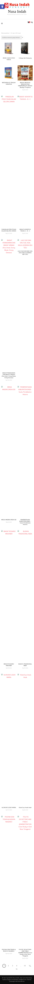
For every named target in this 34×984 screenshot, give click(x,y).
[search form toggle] (32, 22)
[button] (2, 6)
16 (16, 969)
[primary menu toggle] (2, 23)
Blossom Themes (26, 979)
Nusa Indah (17, 11)
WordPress (21, 981)
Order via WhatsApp (9, 46)
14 (25, 966)
